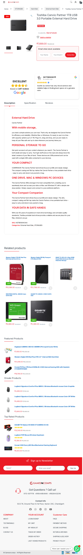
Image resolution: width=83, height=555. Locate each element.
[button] (31, 15)
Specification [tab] (30, 103)
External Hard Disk (52, 9)
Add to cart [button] (25, 288)
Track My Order (34, 532)
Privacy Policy (59, 541)
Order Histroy (34, 537)
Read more (75, 288)
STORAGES (19, 9)
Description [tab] (9, 103)
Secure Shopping (60, 528)
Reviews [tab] (49, 103)
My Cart (31, 523)
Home (6, 9)
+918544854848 (41, 494)
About (5, 519)
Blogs (5, 528)
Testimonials (8, 523)
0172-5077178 (29, 494)
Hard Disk (34, 9)
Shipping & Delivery (61, 537)
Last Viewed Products (37, 541)
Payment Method (60, 523)
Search (71, 2)
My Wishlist (33, 528)
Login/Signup (33, 519)
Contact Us (8, 532)
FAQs (55, 519)
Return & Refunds (60, 532)
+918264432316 (55, 494)
